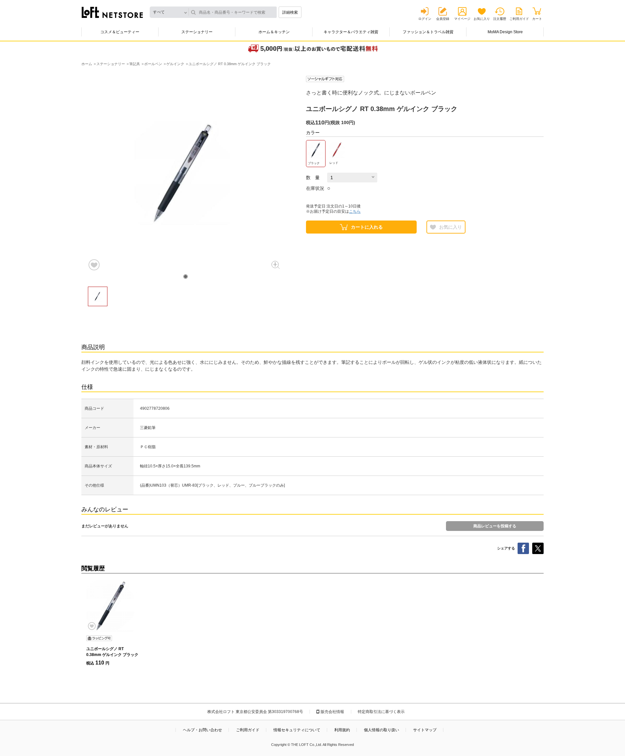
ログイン (424, 19)
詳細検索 (290, 12)
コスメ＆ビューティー (119, 32)
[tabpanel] (185, 173)
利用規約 (342, 730)
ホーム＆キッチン (274, 32)
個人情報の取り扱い (381, 730)
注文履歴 (499, 19)
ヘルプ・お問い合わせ (202, 730)
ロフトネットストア (112, 12)
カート (537, 19)
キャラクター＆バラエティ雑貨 (351, 32)
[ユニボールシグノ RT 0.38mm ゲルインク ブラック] (112, 606)
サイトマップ (425, 730)
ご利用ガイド (519, 19)
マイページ (462, 19)
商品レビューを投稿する (494, 526)
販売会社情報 (332, 712)
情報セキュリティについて (296, 730)
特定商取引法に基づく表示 (381, 712)
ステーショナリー (197, 32)
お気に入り (482, 19)
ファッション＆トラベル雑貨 (428, 32)
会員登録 (442, 19)
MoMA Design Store (505, 32)
